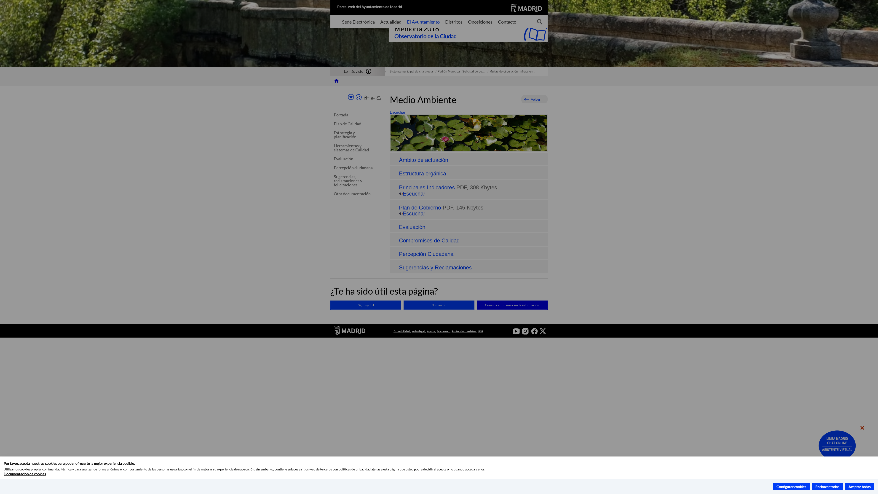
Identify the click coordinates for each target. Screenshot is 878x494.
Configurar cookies (791, 486)
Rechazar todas (827, 486)
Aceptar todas (860, 486)
